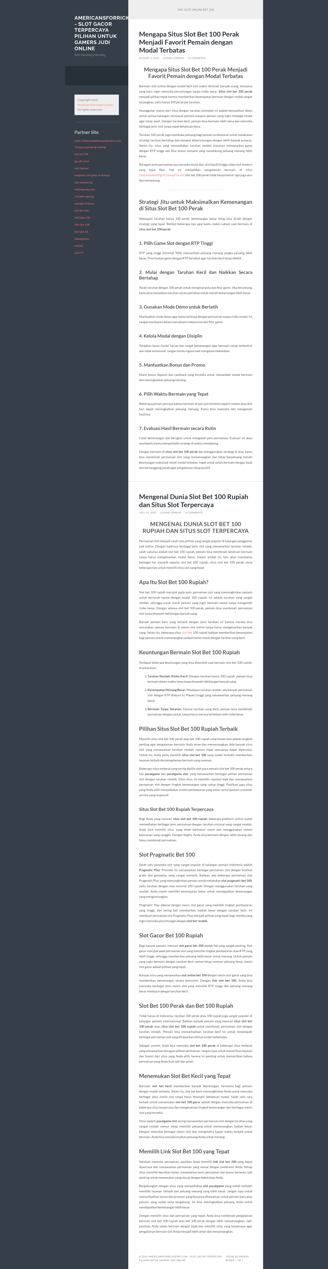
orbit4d (78, 245)
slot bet (187, 632)
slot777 (78, 252)
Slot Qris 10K (82, 224)
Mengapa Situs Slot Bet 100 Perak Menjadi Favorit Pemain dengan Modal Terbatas (189, 42)
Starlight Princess (84, 203)
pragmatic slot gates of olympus (92, 175)
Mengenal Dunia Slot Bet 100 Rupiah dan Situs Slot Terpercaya (193, 500)
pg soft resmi (81, 161)
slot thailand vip (83, 182)
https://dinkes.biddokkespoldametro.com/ (97, 140)
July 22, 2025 (147, 512)
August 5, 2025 (149, 58)
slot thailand (81, 168)
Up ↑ (241, 1260)
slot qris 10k (81, 154)
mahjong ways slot (84, 189)
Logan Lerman (173, 58)
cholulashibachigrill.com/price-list (161, 175)
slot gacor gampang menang (90, 147)
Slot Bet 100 (81, 210)
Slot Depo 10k (82, 217)
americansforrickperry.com (95, 105)
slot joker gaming (84, 196)
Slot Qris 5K (81, 231)
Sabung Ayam (82, 238)
